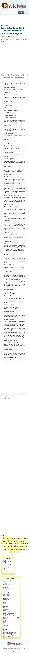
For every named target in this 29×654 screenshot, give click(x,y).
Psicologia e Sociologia (8, 635)
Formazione (6, 586)
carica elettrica (21, 261)
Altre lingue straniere (8, 624)
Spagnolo (5, 620)
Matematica (6, 599)
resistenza (9, 307)
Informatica (6, 607)
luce (12, 309)
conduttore (16, 541)
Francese (5, 618)
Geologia (5, 626)
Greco (4, 622)
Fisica (4, 602)
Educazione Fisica (7, 631)
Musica (5, 628)
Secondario (5, 583)
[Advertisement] (14, 19)
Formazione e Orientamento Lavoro (11, 617)
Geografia (5, 606)
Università (5, 587)
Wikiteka (5, 648)
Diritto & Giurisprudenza (8, 613)
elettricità (13, 546)
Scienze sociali (6, 612)
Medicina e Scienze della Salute (10, 616)
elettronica (7, 538)
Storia (4, 597)
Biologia (5, 601)
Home (2, 25)
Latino (4, 621)
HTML (9, 565)
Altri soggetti (6, 594)
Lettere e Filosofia (7, 636)
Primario (5, 582)
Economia (5, 610)
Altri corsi (5, 590)
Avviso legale (18, 648)
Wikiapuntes (13, 651)
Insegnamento (6, 614)
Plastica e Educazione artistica (10, 633)
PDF (9, 568)
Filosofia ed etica (7, 598)
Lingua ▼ (26, 1)
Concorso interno (7, 588)
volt (5, 261)
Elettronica (13, 25)
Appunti (7, 25)
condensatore (7, 258)
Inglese (5, 605)
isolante (18, 552)
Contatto (24, 648)
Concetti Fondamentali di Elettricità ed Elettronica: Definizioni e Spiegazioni (12, 31)
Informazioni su (11, 648)
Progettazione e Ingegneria (9, 632)
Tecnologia (5, 625)
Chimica (5, 603)
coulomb (8, 262)
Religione (5, 629)
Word (9, 561)
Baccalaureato (6, 584)
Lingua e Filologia (7, 595)
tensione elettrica (18, 538)
